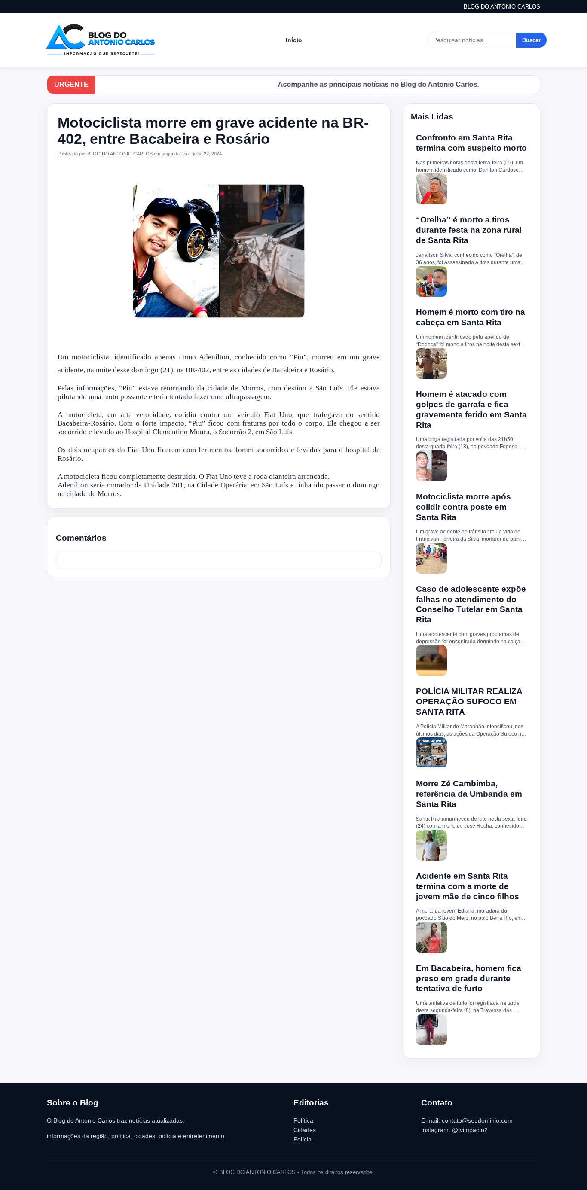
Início (294, 40)
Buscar (531, 40)
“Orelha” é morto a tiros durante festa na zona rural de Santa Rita (469, 230)
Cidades (305, 1129)
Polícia (303, 1139)
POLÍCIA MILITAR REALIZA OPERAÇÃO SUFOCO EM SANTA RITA (469, 701)
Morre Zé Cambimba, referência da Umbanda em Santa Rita (469, 794)
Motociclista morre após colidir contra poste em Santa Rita (463, 507)
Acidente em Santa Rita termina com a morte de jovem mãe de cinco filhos (467, 886)
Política (303, 1120)
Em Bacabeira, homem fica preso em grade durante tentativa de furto (468, 978)
